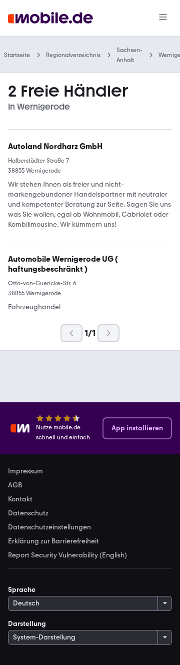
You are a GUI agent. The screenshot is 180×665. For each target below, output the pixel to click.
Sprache (22, 589)
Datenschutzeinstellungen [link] (49, 527)
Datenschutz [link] (28, 513)
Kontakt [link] (20, 499)
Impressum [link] (25, 471)
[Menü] (163, 18)
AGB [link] (15, 485)
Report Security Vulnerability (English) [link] (67, 555)
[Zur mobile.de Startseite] (50, 18)
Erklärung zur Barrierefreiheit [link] (53, 541)
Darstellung (27, 623)
